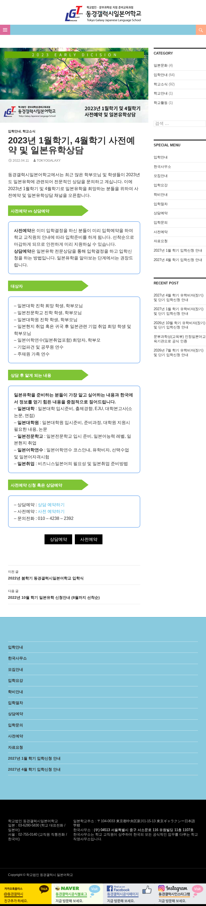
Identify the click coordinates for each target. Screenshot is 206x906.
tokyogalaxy (49, 160)
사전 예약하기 (51, 511)
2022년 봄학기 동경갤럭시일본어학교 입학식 (46, 575)
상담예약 (58, 539)
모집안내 (161, 176)
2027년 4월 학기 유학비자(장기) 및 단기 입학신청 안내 (178, 297)
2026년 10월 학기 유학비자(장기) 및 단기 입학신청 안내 (179, 325)
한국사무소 (162, 167)
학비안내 (161, 195)
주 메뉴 (5, 30)
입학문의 (161, 222)
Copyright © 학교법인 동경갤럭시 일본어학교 (40, 875)
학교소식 (29, 131)
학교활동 (161, 103)
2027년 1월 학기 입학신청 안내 (178, 250)
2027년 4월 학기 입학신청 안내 (178, 260)
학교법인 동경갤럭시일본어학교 (103, 13)
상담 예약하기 (51, 504)
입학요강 (161, 185)
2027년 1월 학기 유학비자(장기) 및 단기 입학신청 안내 (178, 311)
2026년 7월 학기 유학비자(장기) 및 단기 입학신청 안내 (178, 352)
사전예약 (88, 539)
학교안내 (161, 93)
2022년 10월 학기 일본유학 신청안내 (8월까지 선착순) (54, 594)
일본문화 (161, 65)
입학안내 (14, 131)
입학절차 (161, 204)
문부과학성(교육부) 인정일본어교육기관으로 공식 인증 (180, 339)
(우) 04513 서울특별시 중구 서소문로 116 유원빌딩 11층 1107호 (144, 830)
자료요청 (161, 241)
